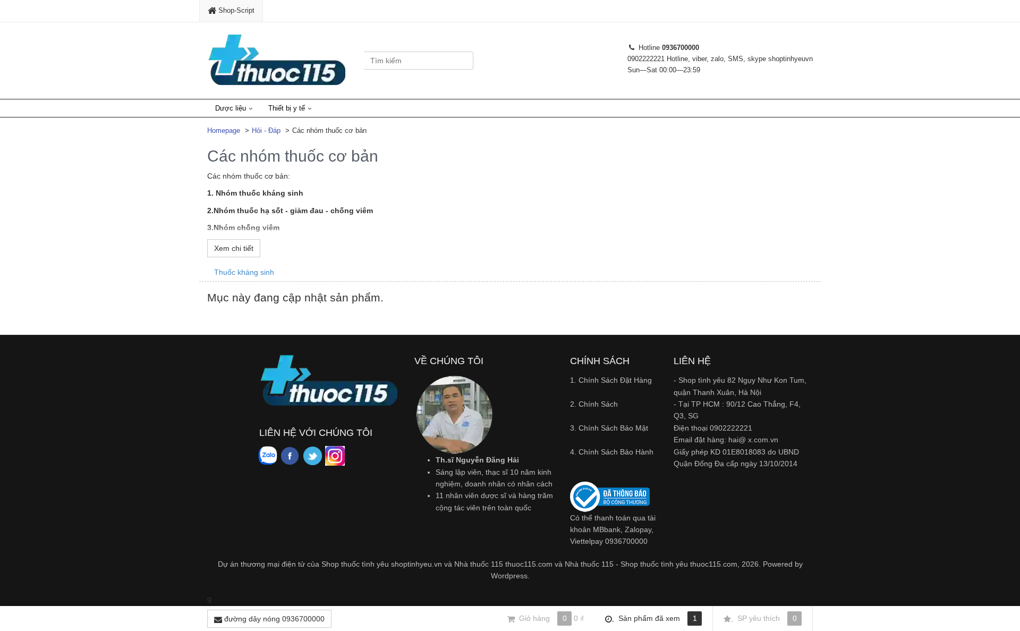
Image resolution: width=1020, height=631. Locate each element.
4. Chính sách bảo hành (611, 452)
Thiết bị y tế (286, 108)
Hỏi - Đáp (266, 130)
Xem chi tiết (233, 248)
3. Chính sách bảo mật (609, 428)
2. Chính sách (594, 404)
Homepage (223, 130)
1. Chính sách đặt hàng (611, 380)
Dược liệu (230, 108)
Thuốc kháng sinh (244, 272)
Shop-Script (235, 10)
